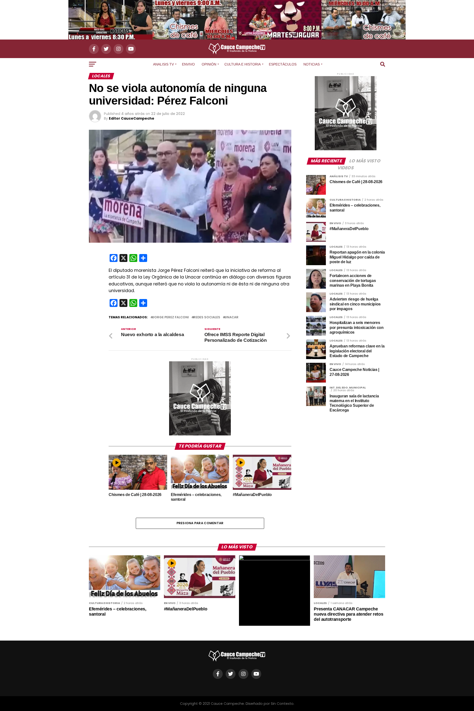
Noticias (311, 64)
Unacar (231, 317)
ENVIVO (188, 64)
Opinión (209, 64)
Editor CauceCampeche (131, 118)
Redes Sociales (206, 317)
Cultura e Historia (242, 64)
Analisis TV (163, 64)
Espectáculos (282, 64)
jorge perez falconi (170, 317)
